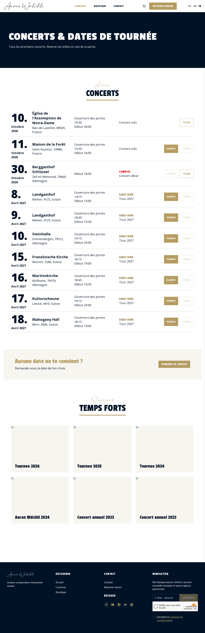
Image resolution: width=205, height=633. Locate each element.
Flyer (186, 122)
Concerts (81, 6)
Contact (119, 6)
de (189, 6)
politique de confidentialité (170, 618)
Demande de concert (174, 364)
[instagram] (106, 604)
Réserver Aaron (163, 6)
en (194, 6)
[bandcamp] (125, 604)
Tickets (171, 148)
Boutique (100, 6)
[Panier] (144, 6)
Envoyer (188, 597)
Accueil (59, 582)
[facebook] (119, 604)
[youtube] (112, 604)
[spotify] (131, 604)
